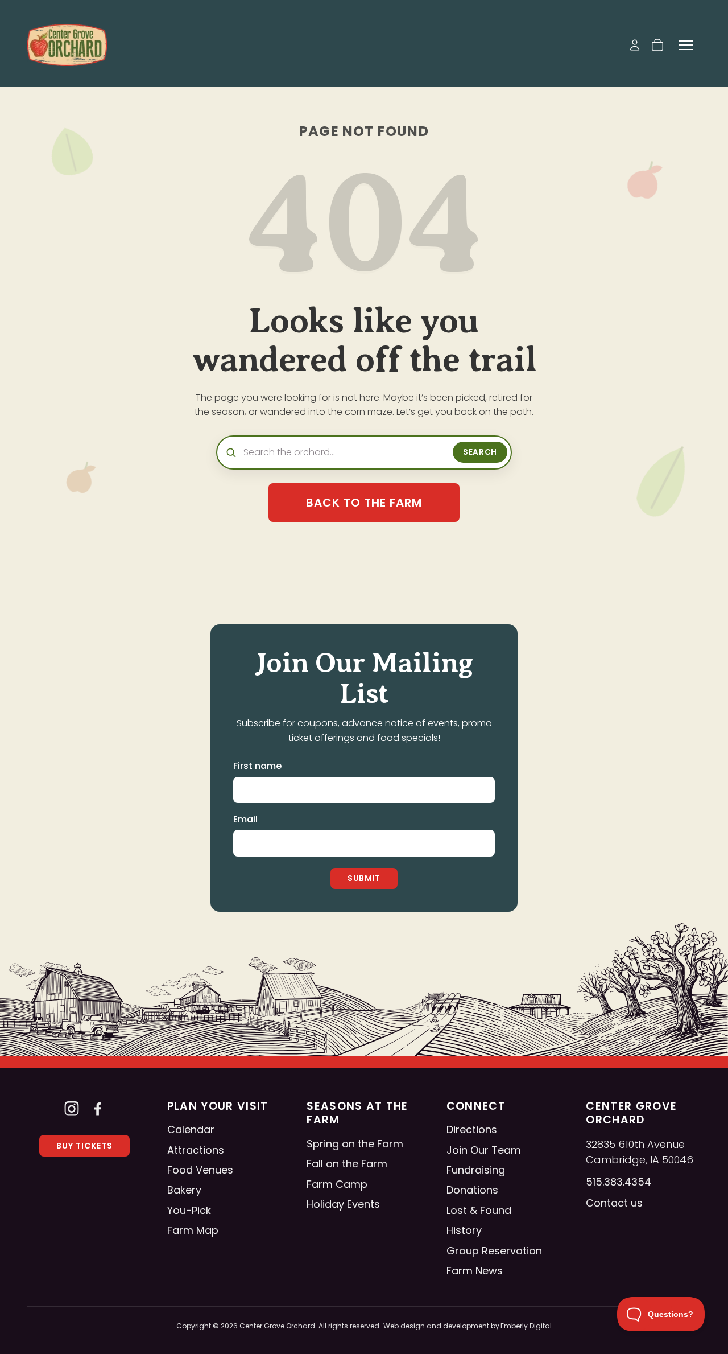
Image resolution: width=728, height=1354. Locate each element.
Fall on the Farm (347, 1164)
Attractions (195, 1150)
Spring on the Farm (355, 1144)
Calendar (190, 1129)
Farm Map (192, 1230)
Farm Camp (337, 1184)
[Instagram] (71, 1108)
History (464, 1230)
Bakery (184, 1190)
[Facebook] (97, 1108)
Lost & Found (478, 1210)
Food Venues (200, 1170)
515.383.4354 (618, 1182)
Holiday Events (343, 1204)
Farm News (474, 1271)
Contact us (614, 1203)
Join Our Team (483, 1150)
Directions (471, 1129)
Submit (364, 878)
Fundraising (475, 1170)
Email (245, 819)
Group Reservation (494, 1251)
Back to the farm (364, 503)
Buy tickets (84, 1145)
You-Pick (189, 1210)
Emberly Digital (526, 1326)
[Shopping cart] (657, 45)
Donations (472, 1190)
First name (257, 765)
